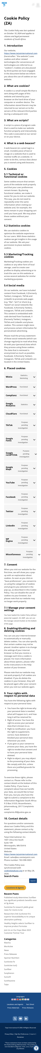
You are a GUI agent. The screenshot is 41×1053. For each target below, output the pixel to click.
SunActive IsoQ (10, 965)
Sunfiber (8, 969)
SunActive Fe (9, 961)
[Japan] (25, 999)
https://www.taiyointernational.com (20, 53)
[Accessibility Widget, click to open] (36, 1048)
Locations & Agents (15, 887)
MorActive (8, 946)
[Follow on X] (15, 1018)
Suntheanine (9, 980)
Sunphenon (9, 973)
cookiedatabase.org (13, 870)
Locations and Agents (15, 1004)
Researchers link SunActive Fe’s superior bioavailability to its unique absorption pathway (19, 917)
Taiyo (6, 984)
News (6, 950)
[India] (23, 999)
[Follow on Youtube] (20, 1018)
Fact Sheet (30, 1004)
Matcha (7, 942)
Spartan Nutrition (11, 958)
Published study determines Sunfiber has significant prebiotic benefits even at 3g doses (20, 900)
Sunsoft (7, 977)
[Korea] (28, 999)
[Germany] (20, 999)
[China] (18, 999)
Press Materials (13, 1008)
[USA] (12, 999)
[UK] (15, 999)
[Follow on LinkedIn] (26, 1018)
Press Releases (10, 954)
